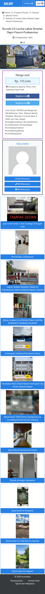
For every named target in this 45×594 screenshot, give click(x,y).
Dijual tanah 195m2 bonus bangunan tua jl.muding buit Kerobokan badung (22, 418)
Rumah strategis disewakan (22, 480)
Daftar (27, 3)
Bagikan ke (21, 96)
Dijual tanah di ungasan (22, 571)
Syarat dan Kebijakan (24, 583)
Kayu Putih (19, 89)
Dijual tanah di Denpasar (22, 510)
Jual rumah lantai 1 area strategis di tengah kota (22, 225)
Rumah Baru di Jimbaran (23, 256)
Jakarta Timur (25, 86)
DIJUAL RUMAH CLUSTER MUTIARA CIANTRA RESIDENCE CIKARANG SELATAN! (22, 321)
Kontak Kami (34, 580)
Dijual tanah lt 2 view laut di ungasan (22, 541)
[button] (43, 58)
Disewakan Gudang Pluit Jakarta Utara (22, 353)
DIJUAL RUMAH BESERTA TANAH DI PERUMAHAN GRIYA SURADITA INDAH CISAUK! (22, 288)
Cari (39, 3)
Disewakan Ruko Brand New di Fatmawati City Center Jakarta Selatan (22, 385)
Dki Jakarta (13, 86)
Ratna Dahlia (22, 144)
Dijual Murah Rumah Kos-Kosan (22, 450)
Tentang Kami (16, 580)
